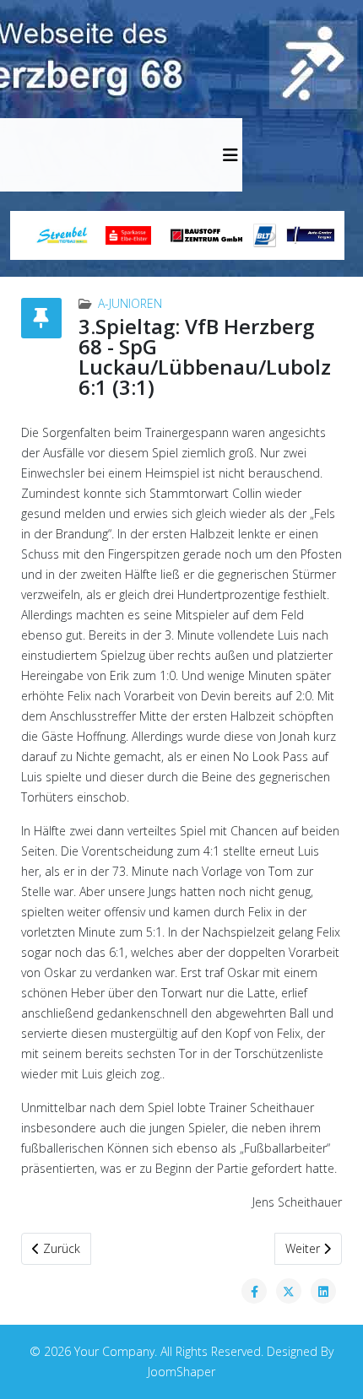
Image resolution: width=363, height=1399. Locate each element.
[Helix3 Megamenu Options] (230, 155)
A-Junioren (130, 303)
